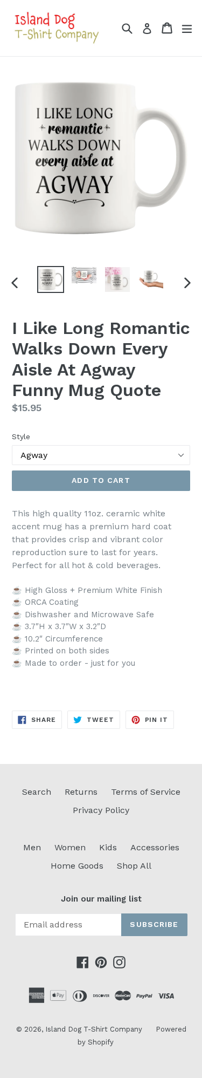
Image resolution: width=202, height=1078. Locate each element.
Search (36, 792)
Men (32, 847)
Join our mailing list (101, 899)
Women (70, 847)
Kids (108, 847)
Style (21, 436)
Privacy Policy (101, 810)
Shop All (134, 866)
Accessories (154, 847)
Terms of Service (145, 792)
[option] (50, 279)
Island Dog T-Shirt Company (93, 1029)
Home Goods (77, 866)
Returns (81, 792)
